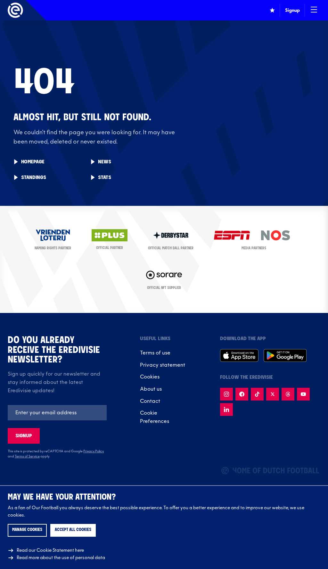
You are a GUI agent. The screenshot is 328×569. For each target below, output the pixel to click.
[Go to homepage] (15, 10)
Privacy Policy (93, 451)
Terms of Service (27, 456)
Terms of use (155, 352)
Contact (150, 401)
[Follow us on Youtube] (303, 394)
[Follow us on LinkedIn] (226, 409)
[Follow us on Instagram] (226, 394)
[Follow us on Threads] (288, 394)
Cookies (150, 376)
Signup (23, 435)
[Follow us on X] (272, 394)
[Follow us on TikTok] (257, 394)
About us (151, 389)
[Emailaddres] (57, 412)
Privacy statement (162, 365)
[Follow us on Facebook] (241, 394)
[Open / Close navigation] (314, 10)
